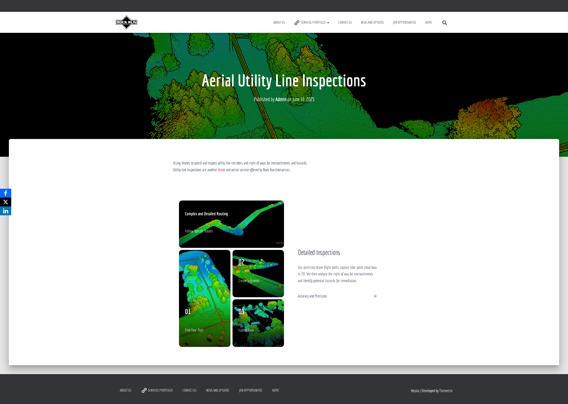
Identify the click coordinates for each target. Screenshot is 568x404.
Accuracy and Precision (312, 296)
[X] (5, 202)
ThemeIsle (446, 390)
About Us (279, 22)
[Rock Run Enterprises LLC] (126, 22)
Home (428, 22)
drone (221, 169)
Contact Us (345, 22)
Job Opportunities (404, 22)
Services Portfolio (313, 22)
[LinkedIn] (5, 210)
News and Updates (372, 22)
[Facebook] (5, 193)
